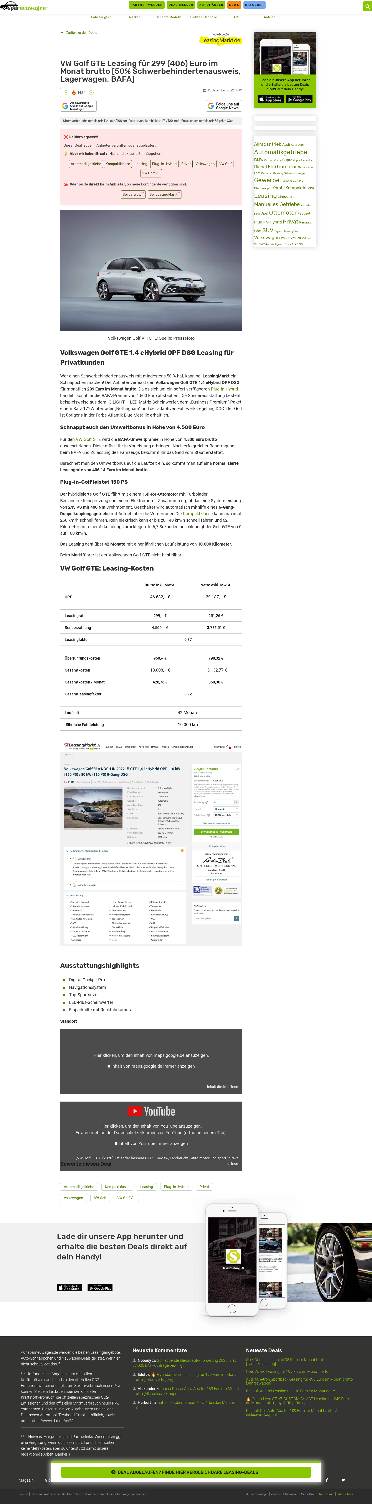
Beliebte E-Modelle (202, 17)
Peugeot (304, 213)
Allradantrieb (267, 144)
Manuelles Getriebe (277, 204)
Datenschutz (344, 1494)
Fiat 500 (308, 167)
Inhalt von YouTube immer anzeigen (153, 1143)
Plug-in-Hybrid (224, 389)
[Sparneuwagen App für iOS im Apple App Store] (271, 99)
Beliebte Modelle (169, 17)
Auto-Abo (297, 144)
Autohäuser (211, 5)
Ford (257, 173)
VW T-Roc (264, 244)
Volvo (285, 238)
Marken (135, 17)
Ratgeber (254, 5)
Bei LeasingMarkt (164, 194)
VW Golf (225, 164)
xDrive (287, 244)
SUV (267, 230)
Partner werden (147, 5)
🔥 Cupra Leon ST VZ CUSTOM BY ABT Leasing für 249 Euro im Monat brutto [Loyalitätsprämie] (297, 1400)
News (234, 5)
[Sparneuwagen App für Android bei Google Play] (299, 99)
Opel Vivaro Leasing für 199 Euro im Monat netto (287, 1371)
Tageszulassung (284, 231)
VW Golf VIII (151, 173)
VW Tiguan (277, 244)
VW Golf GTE (88, 439)
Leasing (141, 164)
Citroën (268, 160)
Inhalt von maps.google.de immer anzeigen (153, 1066)
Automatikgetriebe (86, 164)
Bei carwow (133, 194)
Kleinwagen (262, 188)
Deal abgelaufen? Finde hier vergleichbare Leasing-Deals (188, 1472)
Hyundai (286, 181)
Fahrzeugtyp (101, 17)
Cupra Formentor (302, 160)
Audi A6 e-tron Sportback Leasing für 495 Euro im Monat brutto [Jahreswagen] (299, 1381)
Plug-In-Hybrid (164, 164)
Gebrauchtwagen (295, 173)
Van (296, 231)
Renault (305, 222)
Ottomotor (283, 212)
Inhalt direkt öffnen (222, 1086)
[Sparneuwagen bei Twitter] (343, 1480)
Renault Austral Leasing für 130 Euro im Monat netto (290, 1391)
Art (236, 17)
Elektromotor (282, 167)
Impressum (326, 1494)
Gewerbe (266, 180)
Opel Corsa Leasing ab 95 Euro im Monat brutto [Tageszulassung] (286, 1361)
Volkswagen (205, 164)
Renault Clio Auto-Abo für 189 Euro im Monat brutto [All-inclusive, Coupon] (293, 1412)
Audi (286, 144)
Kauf (295, 181)
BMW (258, 159)
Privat (186, 164)
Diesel (260, 166)
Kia (301, 181)
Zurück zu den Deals (81, 33)
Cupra (287, 160)
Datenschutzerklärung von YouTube (170, 1132)
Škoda (297, 244)
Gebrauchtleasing (272, 173)
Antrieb (269, 17)
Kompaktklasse (118, 164)
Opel (264, 213)
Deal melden (181, 5)
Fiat (300, 167)
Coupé (277, 160)
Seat (257, 231)
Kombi (278, 187)
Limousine (287, 196)
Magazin (26, 1480)
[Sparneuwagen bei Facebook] (326, 1480)
